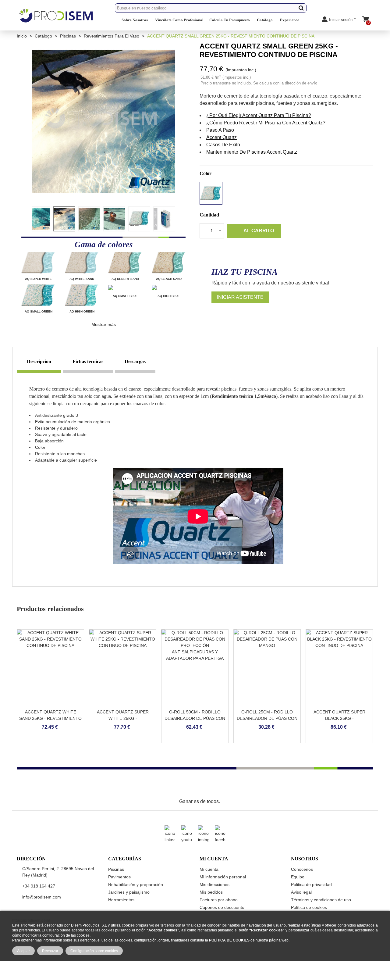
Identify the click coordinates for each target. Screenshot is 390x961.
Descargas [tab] (135, 361)
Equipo (297, 876)
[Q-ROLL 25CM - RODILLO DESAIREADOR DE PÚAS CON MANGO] (267, 668)
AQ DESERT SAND (125, 278)
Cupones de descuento (222, 907)
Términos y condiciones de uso (321, 899)
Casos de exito (223, 144)
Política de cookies (309, 907)
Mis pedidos (211, 892)
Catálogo (265, 20)
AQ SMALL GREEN (38, 311)
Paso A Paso (220, 130)
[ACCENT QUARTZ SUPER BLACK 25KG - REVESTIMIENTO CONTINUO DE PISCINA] (339, 668)
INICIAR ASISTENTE (240, 297)
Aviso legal (301, 892)
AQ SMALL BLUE (125, 296)
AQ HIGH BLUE (169, 296)
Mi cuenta (209, 869)
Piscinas (116, 869)
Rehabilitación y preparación (135, 884)
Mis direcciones (214, 884)
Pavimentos (119, 876)
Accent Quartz (221, 137)
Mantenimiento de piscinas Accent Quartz (251, 152)
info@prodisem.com (41, 897)
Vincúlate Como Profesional (179, 20)
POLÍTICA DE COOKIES (229, 940)
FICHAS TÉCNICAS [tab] (88, 361)
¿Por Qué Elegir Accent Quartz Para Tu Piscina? (258, 115)
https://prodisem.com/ (31, 920)
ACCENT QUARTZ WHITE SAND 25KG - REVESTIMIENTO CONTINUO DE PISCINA (50, 718)
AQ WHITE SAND (81, 278)
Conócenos (302, 869)
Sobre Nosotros (135, 20)
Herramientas (121, 899)
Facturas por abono (219, 899)
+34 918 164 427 (38, 886)
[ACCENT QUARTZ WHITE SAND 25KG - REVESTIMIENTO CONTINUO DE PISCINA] (50, 668)
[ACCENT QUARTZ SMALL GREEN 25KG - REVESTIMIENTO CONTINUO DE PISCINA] (103, 121)
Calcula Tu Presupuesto (229, 20)
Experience (289, 20)
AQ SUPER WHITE (38, 278)
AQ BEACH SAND (169, 278)
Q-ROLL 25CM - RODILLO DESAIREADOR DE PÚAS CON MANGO (267, 718)
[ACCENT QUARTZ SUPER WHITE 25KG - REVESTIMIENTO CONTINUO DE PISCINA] (122, 668)
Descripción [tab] (39, 361)
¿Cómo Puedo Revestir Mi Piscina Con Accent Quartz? (265, 122)
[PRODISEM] (56, 21)
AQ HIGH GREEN (81, 311)
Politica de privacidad (311, 884)
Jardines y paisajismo (129, 892)
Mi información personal (223, 876)
